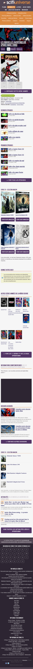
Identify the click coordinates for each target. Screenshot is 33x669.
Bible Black (16, 623)
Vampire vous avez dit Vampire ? (16, 576)
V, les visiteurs (16, 632)
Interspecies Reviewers (16, 628)
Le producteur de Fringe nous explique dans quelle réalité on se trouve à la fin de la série (16, 588)
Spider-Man (8, 101)
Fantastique (13, 104)
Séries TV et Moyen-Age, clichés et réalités (16, 574)
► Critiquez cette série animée (16, 91)
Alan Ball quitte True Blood (16, 591)
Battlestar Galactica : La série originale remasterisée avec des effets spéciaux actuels (16, 581)
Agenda (17, 23)
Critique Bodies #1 (16, 643)
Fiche (8, 49)
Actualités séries (22, 13)
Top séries (3, 18)
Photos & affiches (6, 20)
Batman (16, 604)
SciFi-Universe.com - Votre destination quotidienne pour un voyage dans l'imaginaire (16, 2)
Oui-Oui (16, 635)
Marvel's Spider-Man (26, 310)
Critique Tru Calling (16, 646)
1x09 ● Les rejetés (14, 137)
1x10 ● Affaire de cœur (15, 131)
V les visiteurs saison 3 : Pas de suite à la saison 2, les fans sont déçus (16, 593)
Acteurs (21, 18)
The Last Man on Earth (16, 625)
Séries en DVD (17, 15)
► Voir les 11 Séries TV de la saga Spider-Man (16, 355)
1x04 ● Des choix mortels (16, 166)
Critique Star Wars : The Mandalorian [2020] (16, 645)
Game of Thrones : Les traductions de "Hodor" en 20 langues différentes (16, 585)
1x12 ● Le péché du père (16, 120)
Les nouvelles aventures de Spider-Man (15, 103)
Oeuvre (3, 49)
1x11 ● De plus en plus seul (17, 125)
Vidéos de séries (27, 15)
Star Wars (16, 600)
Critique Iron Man (16, 651)
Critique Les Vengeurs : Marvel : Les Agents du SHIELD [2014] (16, 648)
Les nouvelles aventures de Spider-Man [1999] (13, 44)
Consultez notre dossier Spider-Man (23, 410)
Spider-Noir (4, 309)
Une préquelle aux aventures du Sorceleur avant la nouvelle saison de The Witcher (17, 578)
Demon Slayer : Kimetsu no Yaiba (16, 620)
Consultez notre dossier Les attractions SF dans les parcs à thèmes (23, 428)
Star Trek (16, 602)
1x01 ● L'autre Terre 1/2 (16, 149)
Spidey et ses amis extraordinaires (19, 311)
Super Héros (20, 104)
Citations (15, 20)
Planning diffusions (6, 15)
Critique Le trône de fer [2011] (16, 653)
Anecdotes (22, 20)
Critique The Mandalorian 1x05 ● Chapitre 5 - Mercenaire (16, 654)
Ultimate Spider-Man (26, 326)
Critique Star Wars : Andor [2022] (16, 641)
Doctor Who (16, 614)
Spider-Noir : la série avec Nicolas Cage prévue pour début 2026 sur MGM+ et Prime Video (16, 504)
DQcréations (24, 660)
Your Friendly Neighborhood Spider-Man (11, 312)
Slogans (29, 20)
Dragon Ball (17, 612)
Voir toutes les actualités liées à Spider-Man (16, 530)
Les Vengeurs (16, 610)
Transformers (16, 607)
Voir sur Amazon (8, 219)
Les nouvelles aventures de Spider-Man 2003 (10, 345)
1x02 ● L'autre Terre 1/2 (16, 155)
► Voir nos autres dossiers (16, 442)
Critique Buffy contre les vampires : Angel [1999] (16, 649)
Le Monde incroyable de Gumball (16, 622)
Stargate (16, 615)
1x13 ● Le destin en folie (16, 114)
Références (19, 49)
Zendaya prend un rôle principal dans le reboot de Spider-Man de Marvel (17, 520)
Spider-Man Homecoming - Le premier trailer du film (16, 513)
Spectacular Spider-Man (4, 342)
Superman (16, 609)
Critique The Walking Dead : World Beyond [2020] (16, 640)
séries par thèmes (12, 18)
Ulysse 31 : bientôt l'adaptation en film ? (16, 596)
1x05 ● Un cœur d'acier (15, 172)
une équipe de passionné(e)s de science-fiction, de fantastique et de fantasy (16, 541)
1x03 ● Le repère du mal (16, 161)
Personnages (28, 18)
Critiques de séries (11, 13)
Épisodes (13, 49)
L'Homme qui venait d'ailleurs (16, 630)
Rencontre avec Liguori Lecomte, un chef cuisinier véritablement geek (17, 572)
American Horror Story (16, 627)
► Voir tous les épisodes (16, 180)
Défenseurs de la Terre (16, 633)
